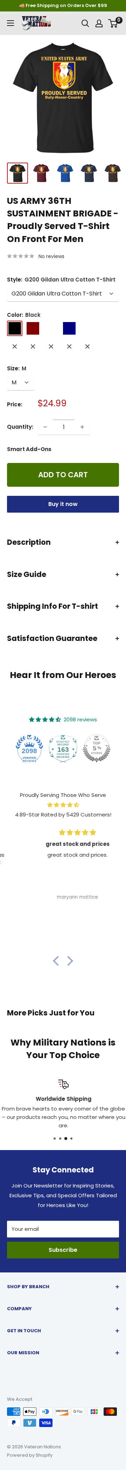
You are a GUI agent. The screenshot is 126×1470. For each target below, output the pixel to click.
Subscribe (63, 1250)
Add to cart (63, 475)
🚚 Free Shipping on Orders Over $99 (63, 5)
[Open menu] (10, 23)
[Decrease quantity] (45, 427)
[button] (58, 961)
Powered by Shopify (29, 1455)
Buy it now (63, 504)
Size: (16, 368)
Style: (61, 279)
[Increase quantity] (82, 427)
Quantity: (20, 426)
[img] (63, 805)
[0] (113, 23)
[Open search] (85, 23)
